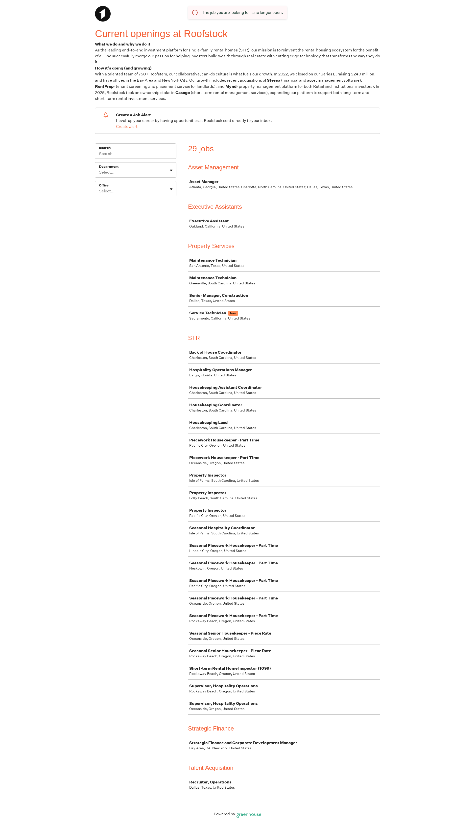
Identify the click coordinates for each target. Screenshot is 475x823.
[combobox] (99, 172)
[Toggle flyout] (171, 170)
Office (104, 185)
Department (109, 166)
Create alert (127, 126)
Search (105, 148)
